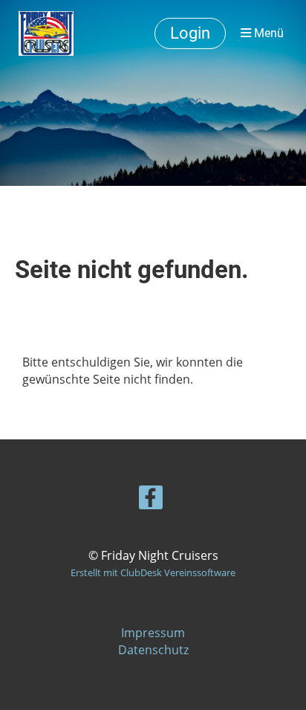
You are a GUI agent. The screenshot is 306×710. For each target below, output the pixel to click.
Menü (267, 33)
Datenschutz (153, 650)
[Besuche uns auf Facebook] (151, 500)
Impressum (153, 633)
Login (190, 33)
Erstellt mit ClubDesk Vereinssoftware (153, 572)
